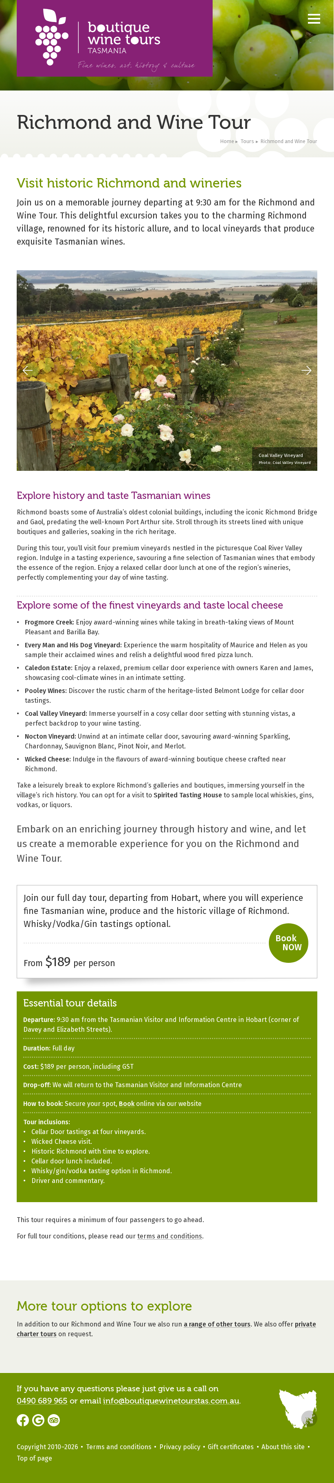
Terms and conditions (119, 1447)
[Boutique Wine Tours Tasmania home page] (115, 38)
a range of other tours (217, 1324)
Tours (247, 141)
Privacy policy (179, 1447)
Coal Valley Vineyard (281, 455)
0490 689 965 (42, 1401)
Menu (314, 18)
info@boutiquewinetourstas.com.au (171, 1401)
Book (126, 1104)
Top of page (34, 1458)
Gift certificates (231, 1447)
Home (227, 141)
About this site (283, 1447)
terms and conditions (169, 1236)
